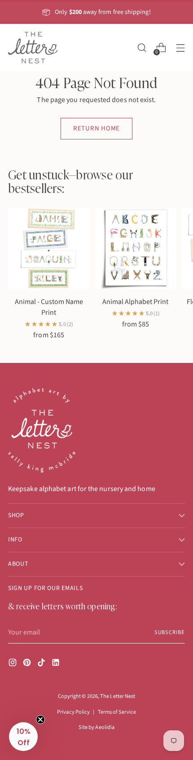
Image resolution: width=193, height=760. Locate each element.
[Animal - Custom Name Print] (48, 248)
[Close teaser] (40, 719)
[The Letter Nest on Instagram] (13, 664)
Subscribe (169, 632)
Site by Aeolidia (96, 727)
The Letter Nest (117, 696)
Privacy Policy (73, 712)
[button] (23, 736)
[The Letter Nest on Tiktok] (42, 664)
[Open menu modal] (180, 48)
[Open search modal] (141, 48)
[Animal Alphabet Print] (135, 248)
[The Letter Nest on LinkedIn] (56, 664)
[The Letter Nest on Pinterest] (27, 664)
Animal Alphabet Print (135, 302)
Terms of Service (117, 712)
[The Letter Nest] (32, 47)
